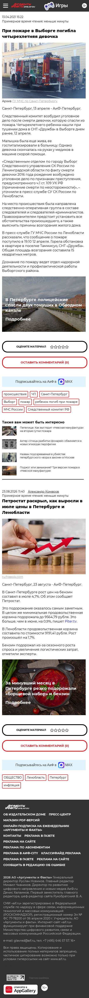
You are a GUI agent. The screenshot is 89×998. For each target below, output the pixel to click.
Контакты (12, 836)
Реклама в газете (39, 836)
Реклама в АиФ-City (20, 853)
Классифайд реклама (61, 853)
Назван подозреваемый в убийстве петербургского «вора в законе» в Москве (47, 456)
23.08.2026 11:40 (13, 491)
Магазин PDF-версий (21, 820)
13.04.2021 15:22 (12, 17)
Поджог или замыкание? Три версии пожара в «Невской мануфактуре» (50, 469)
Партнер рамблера (39, 978)
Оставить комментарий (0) (45, 362)
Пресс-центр (60, 814)
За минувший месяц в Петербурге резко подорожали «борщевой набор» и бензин (40, 688)
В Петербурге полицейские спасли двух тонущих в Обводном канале (43, 305)
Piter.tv (71, 621)
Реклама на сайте (19, 841)
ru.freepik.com (12, 577)
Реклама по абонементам (26, 847)
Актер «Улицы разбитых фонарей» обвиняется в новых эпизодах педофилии (51, 442)
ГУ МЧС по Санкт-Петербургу (34, 101)
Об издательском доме (24, 814)
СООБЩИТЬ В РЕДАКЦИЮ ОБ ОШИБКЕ (34, 865)
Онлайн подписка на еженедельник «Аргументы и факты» (36, 828)
